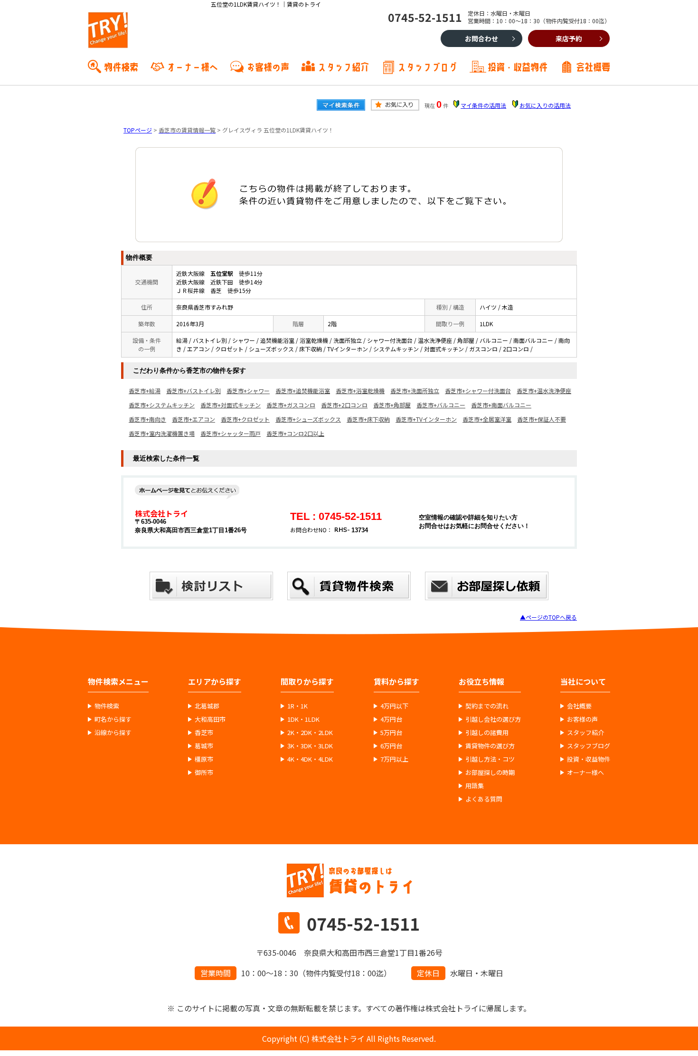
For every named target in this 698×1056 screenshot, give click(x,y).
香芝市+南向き (147, 419)
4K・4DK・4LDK (310, 759)
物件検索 (121, 66)
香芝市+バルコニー (440, 405)
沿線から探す (113, 732)
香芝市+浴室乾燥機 (360, 391)
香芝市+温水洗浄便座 (544, 391)
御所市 (204, 772)
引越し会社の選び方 (493, 719)
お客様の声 (267, 66)
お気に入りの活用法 (545, 105)
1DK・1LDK (303, 719)
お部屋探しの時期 (490, 772)
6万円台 (391, 746)
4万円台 (391, 719)
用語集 (474, 786)
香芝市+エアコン (193, 419)
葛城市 (204, 746)
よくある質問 (483, 799)
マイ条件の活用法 (483, 105)
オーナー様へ (192, 66)
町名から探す (113, 719)
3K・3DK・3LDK (310, 746)
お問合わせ (481, 38)
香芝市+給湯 (144, 391)
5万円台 (391, 732)
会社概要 (593, 66)
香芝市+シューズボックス (308, 419)
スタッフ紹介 (343, 66)
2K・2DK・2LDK (310, 732)
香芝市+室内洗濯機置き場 (162, 433)
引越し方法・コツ (490, 759)
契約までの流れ (487, 706)
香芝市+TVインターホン (426, 419)
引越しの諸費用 (487, 732)
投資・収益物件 (517, 66)
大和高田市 (210, 719)
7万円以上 (394, 759)
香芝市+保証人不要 (541, 419)
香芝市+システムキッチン (162, 405)
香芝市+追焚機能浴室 (302, 391)
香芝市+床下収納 (368, 419)
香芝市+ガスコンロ (290, 405)
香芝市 (204, 732)
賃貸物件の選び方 (490, 746)
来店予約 (569, 38)
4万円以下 (394, 706)
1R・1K (297, 706)
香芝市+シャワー (248, 391)
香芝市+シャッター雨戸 (230, 433)
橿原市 (204, 759)
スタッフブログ (427, 66)
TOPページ (137, 130)
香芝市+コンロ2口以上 (295, 433)
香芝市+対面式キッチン (230, 405)
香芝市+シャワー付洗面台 (478, 391)
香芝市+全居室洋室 (486, 419)
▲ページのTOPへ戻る (548, 617)
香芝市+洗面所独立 (414, 391)
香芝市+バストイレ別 (193, 391)
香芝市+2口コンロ (344, 405)
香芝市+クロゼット (245, 419)
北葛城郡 (207, 706)
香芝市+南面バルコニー (501, 405)
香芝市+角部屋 (392, 405)
